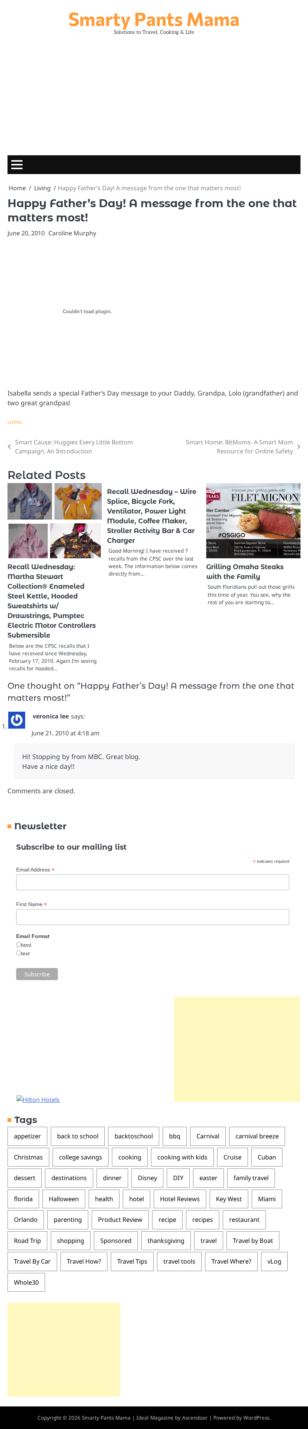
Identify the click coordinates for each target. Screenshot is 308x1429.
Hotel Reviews (180, 1199)
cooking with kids (182, 1157)
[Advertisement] (154, 91)
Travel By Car (32, 1261)
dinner (112, 1178)
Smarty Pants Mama (154, 18)
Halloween (64, 1199)
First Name (31, 904)
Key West (229, 1199)
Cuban (267, 1157)
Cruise (232, 1157)
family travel (251, 1178)
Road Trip (27, 1241)
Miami (267, 1199)
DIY (178, 1178)
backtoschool (134, 1136)
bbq (174, 1136)
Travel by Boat (253, 1241)
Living (15, 422)
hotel (136, 1199)
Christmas (28, 1157)
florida (23, 1199)
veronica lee (51, 716)
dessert (24, 1178)
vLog (274, 1261)
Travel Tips (132, 1261)
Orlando (26, 1219)
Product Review (120, 1219)
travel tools (179, 1261)
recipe (167, 1219)
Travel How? (84, 1261)
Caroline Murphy (72, 233)
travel (209, 1241)
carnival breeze (257, 1136)
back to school (77, 1136)
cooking (129, 1157)
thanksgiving (166, 1241)
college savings (80, 1157)
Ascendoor (195, 1417)
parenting (68, 1219)
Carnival (207, 1136)
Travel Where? (231, 1261)
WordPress (256, 1417)
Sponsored (115, 1241)
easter (208, 1178)
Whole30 (26, 1282)
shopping (70, 1241)
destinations (69, 1178)
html (26, 945)
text (25, 953)
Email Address (35, 869)
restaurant (244, 1219)
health (104, 1199)
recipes (202, 1219)
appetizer (27, 1136)
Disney (147, 1178)
